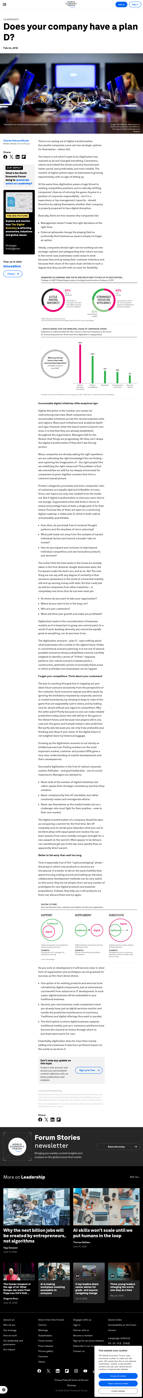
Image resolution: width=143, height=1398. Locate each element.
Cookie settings (118, 1391)
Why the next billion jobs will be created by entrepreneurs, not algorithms (34, 1235)
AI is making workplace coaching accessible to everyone (52, 1289)
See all (135, 1177)
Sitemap (71, 1385)
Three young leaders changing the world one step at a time (122, 1287)
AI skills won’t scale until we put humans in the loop (103, 1232)
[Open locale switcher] (3, 1389)
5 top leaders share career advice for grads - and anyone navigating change (87, 1289)
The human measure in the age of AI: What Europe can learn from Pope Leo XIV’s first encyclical (17, 1290)
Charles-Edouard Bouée (16, 140)
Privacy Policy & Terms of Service (71, 1380)
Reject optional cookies (118, 1383)
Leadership (11, 19)
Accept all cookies (118, 1376)
